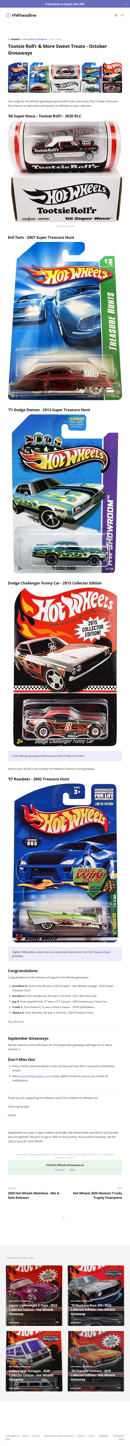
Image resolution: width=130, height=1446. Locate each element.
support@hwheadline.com (34, 1076)
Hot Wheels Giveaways (35, 39)
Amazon (60, 1169)
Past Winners (16, 1021)
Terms (91, 1435)
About (25, 1435)
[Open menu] (122, 15)
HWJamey (15, 39)
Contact (36, 1435)
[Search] (116, 15)
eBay (72, 1169)
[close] (126, 3)
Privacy (81, 1435)
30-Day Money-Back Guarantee (58, 1435)
